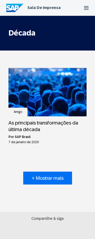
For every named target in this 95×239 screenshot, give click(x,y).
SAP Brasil (23, 137)
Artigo (18, 112)
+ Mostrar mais (48, 178)
